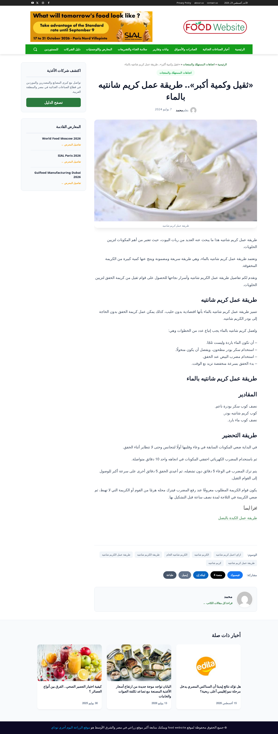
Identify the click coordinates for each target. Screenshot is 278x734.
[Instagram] (43, 3)
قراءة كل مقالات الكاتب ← (217, 603)
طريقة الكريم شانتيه (148, 554)
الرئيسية (222, 64)
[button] (35, 49)
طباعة (169, 575)
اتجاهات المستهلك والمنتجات (199, 64)
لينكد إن (200, 575)
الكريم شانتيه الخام (176, 554)
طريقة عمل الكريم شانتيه (116, 554)
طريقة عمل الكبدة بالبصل (237, 517)
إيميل (185, 575)
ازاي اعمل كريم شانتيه (228, 554)
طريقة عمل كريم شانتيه (241, 563)
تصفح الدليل (53, 102)
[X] (37, 3)
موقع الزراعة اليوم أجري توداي (70, 727)
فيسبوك (235, 575)
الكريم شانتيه (201, 554)
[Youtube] (32, 3)
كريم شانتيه (214, 563)
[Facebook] (48, 3)
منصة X (218, 575)
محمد (179, 110)
